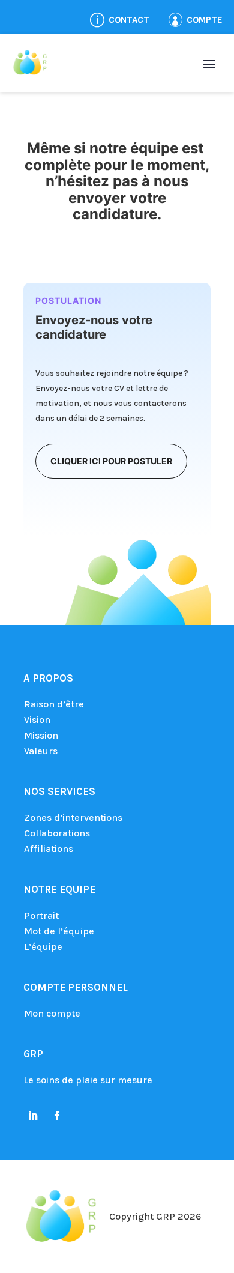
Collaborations (57, 833)
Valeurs (41, 751)
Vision (37, 719)
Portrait (41, 915)
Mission (41, 735)
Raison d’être (54, 704)
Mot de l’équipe (59, 931)
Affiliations (48, 848)
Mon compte (52, 1013)
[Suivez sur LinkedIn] (33, 1115)
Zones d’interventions (73, 817)
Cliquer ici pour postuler (111, 461)
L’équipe (43, 946)
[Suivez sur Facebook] (57, 1115)
